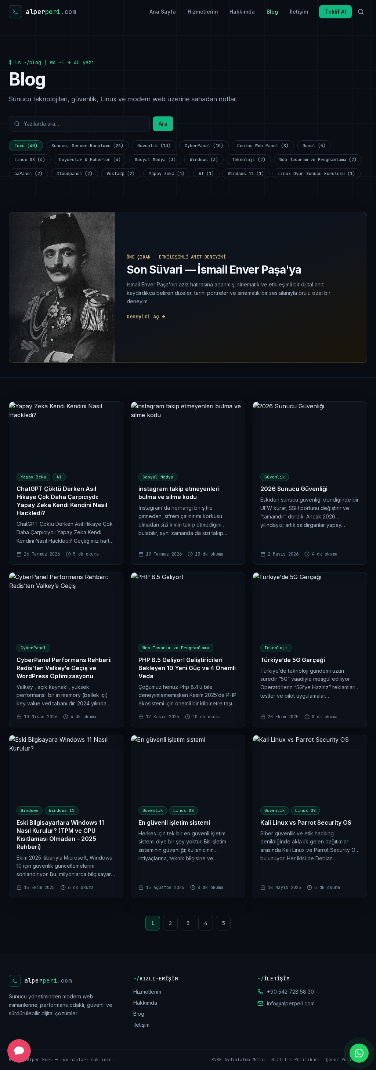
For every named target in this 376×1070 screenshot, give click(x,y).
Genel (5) (314, 146)
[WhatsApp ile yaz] (359, 1053)
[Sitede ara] (361, 12)
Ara (163, 123)
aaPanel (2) (28, 174)
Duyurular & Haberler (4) (90, 160)
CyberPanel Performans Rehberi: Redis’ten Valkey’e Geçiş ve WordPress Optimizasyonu (64, 668)
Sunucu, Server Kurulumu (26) (87, 146)
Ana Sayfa (162, 11)
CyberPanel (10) (204, 146)
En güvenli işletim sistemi (174, 822)
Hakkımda (242, 11)
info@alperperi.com (291, 1003)
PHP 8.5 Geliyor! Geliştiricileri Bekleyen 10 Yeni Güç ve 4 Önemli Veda (187, 668)
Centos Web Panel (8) (263, 146)
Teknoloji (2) (248, 160)
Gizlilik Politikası (295, 1060)
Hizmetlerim (203, 11)
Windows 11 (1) (246, 174)
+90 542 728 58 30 (290, 991)
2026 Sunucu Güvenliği (294, 488)
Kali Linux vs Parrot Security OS (305, 822)
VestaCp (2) (120, 174)
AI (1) (206, 174)
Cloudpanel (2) (75, 174)
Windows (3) (204, 160)
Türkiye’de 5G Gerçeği (292, 660)
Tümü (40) (25, 146)
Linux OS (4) (29, 160)
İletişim (299, 11)
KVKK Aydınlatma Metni (238, 1060)
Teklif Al (335, 11)
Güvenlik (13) (154, 146)
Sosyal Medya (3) (155, 160)
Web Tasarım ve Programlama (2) (318, 160)
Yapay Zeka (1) (167, 174)
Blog (272, 11)
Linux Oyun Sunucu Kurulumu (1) (316, 174)
